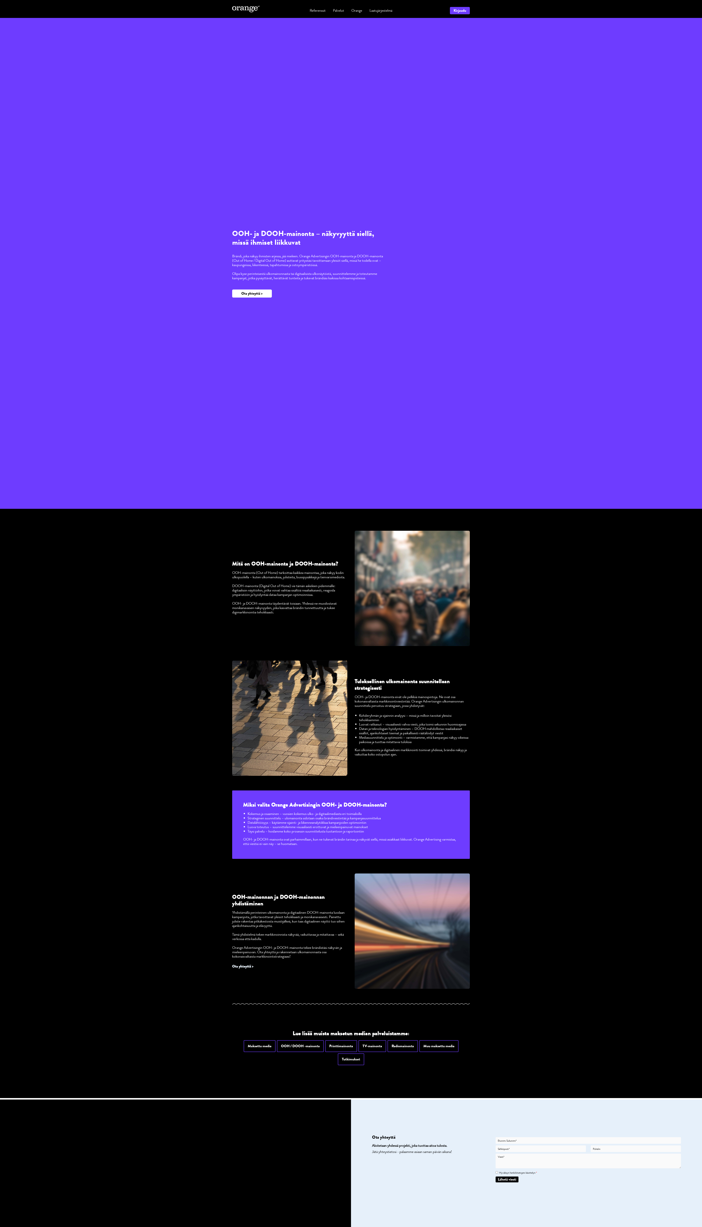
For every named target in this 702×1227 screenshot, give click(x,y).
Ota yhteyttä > (243, 966)
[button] (252, 294)
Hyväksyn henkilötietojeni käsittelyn (518, 1173)
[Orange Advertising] (246, 8)
